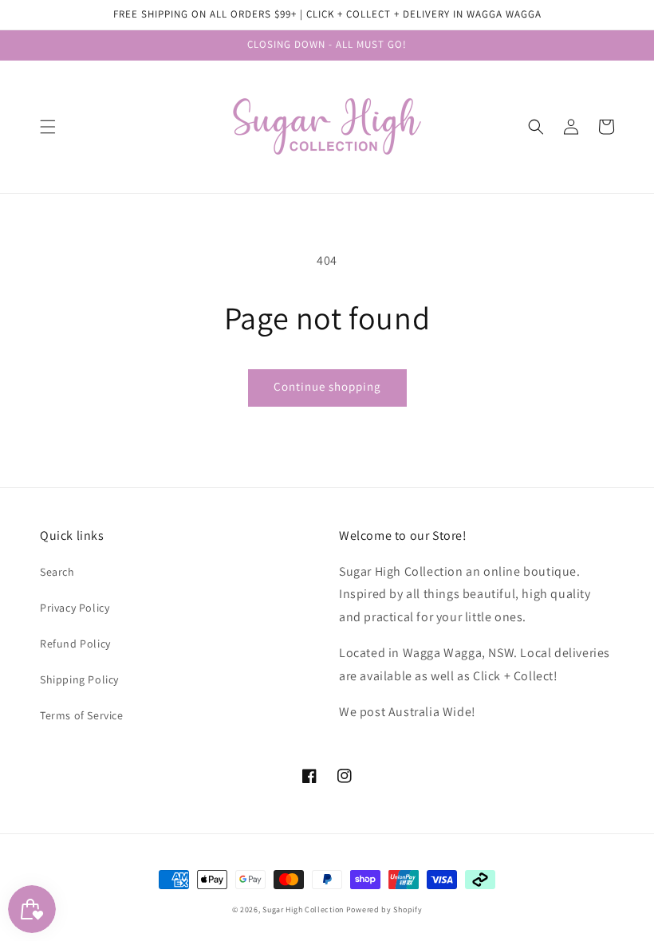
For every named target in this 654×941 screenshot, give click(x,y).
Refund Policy (75, 643)
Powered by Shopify (384, 909)
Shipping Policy (79, 679)
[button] (47, 126)
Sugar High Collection (303, 909)
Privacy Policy (74, 607)
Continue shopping (327, 386)
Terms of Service (82, 715)
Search (57, 572)
